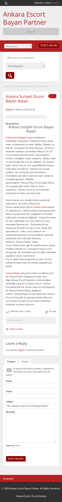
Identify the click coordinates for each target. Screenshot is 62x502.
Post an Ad (49, 45)
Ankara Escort (23, 496)
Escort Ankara (39, 496)
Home (6, 86)
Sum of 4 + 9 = (13, 445)
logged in (22, 350)
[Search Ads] (10, 75)
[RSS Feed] (5, 2)
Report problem (16, 329)
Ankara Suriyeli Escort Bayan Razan (25, 98)
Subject (9, 401)
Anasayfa (8, 478)
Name (9, 381)
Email (9, 391)
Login (54, 3)
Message (10, 412)
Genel (13, 86)
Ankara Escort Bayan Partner (24, 18)
